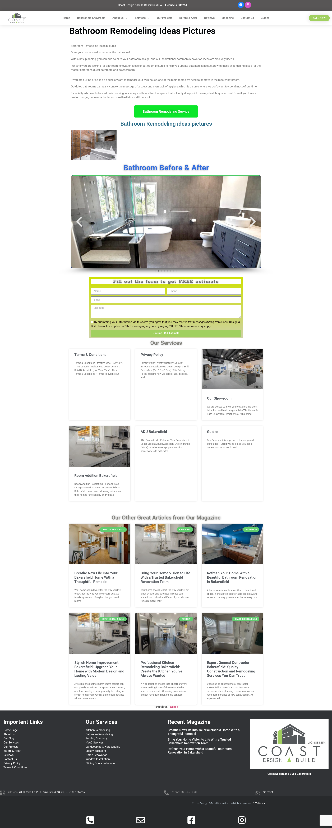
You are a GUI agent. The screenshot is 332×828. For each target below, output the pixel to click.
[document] (166, 414)
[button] (216, 353)
